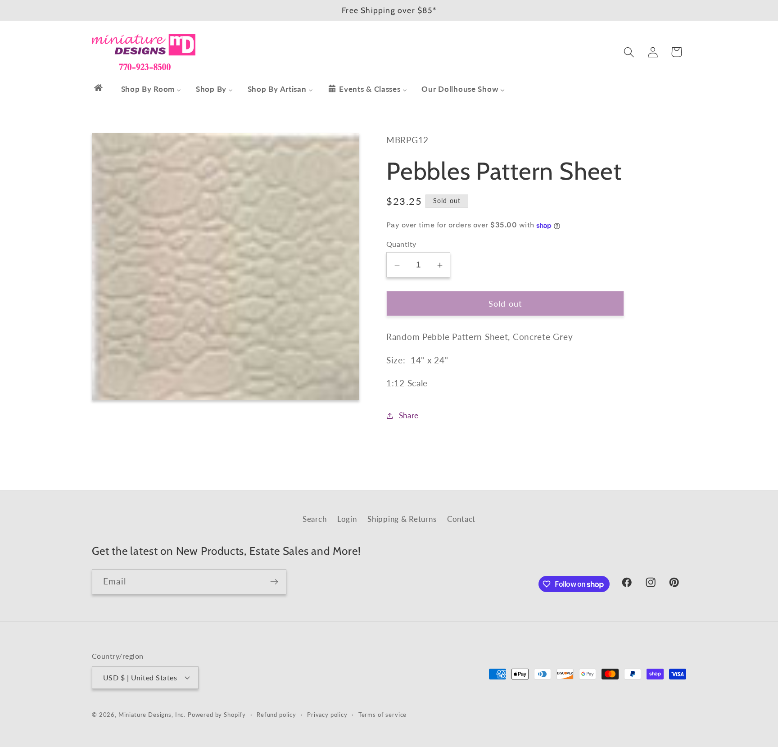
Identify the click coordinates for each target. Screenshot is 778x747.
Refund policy (276, 714)
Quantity (401, 244)
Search (314, 519)
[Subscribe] (274, 581)
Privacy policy (327, 714)
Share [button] (409, 416)
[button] (629, 52)
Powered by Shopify (217, 714)
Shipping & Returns (401, 519)
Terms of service (382, 714)
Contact (461, 519)
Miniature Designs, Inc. (151, 714)
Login (347, 519)
